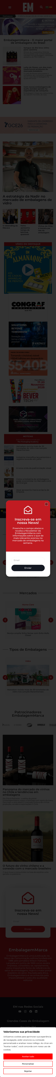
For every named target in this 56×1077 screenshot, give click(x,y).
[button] (46, 504)
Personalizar (28, 1064)
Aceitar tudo (28, 1056)
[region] (28, 1052)
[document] (28, 538)
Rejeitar (28, 1071)
